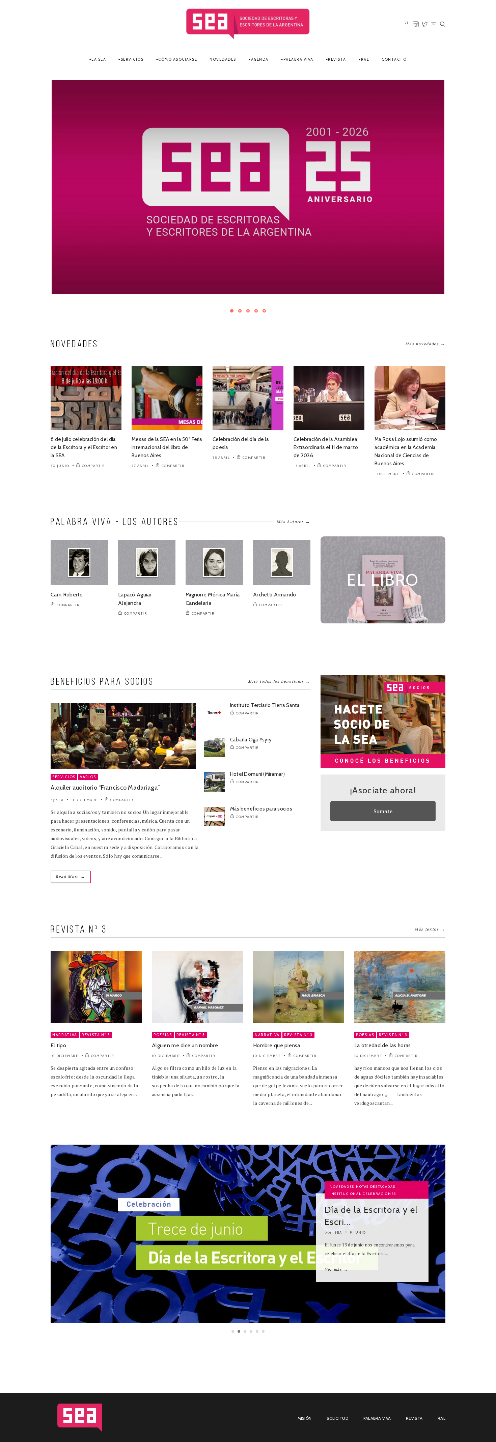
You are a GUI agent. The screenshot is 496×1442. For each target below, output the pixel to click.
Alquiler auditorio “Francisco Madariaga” (105, 753)
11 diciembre (85, 766)
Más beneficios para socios (261, 774)
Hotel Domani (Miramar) (257, 740)
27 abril (140, 431)
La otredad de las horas (382, 1011)
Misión (305, 1384)
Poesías (163, 1000)
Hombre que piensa (276, 1011)
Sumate (383, 777)
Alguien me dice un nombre (185, 1011)
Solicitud (337, 1384)
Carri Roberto (67, 560)
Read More (70, 842)
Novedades (223, 59)
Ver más (337, 1235)
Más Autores (293, 487)
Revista (337, 59)
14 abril (302, 431)
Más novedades (425, 309)
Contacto (394, 59)
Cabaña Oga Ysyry (251, 706)
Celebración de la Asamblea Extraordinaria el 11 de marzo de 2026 (326, 413)
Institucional (345, 1159)
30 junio (60, 431)
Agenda (260, 59)
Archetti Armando (274, 560)
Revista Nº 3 (96, 1000)
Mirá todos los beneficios (279, 646)
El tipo (58, 1011)
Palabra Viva (298, 59)
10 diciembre (64, 1022)
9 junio (358, 1198)
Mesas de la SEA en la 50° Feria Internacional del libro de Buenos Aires (167, 413)
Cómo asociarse (177, 59)
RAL (365, 59)
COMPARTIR (93, 431)
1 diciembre (387, 439)
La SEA (98, 59)
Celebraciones (379, 1159)
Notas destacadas (375, 1152)
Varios (88, 742)
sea (60, 766)
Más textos (430, 894)
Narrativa (64, 1000)
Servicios (132, 59)
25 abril (221, 423)
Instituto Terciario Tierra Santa (265, 671)
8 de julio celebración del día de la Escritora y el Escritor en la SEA (84, 413)
